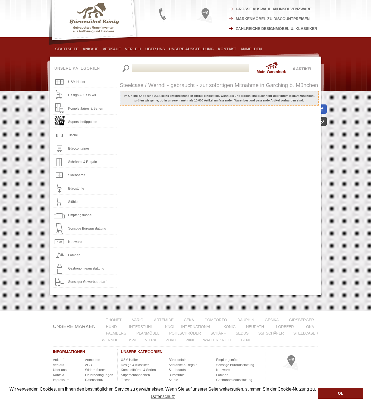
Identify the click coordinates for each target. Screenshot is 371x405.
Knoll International (188, 326)
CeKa (189, 320)
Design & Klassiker (82, 95)
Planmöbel (147, 333)
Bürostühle (76, 188)
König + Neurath (244, 326)
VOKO (170, 340)
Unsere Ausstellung (191, 49)
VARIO (137, 320)
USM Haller (76, 82)
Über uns (60, 370)
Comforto (216, 320)
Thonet (114, 320)
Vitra (150, 340)
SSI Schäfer (271, 333)
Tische (73, 135)
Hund (111, 326)
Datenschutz (94, 380)
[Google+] (324, 121)
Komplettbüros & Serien (85, 108)
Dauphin (245, 320)
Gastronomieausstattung (86, 268)
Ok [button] (340, 393)
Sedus (242, 333)
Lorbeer (285, 326)
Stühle (73, 202)
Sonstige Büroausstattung (87, 228)
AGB (88, 365)
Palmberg (116, 333)
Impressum (61, 380)
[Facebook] (324, 109)
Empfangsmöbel (80, 215)
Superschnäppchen (82, 122)
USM (131, 340)
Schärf (218, 333)
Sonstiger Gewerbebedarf (87, 282)
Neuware (75, 242)
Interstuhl (141, 326)
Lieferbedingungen (99, 375)
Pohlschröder (185, 333)
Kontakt (227, 49)
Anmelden (251, 49)
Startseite (66, 49)
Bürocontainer (78, 148)
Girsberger (301, 320)
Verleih (133, 49)
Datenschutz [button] (163, 396)
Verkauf (112, 49)
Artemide (164, 320)
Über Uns (155, 49)
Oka (310, 326)
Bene (246, 340)
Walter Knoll (217, 340)
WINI (190, 340)
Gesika (272, 320)
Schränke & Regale (82, 162)
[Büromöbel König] (94, 22)
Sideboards (76, 175)
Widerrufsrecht (95, 370)
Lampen (74, 255)
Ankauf (91, 49)
